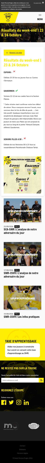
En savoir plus (37, 3)
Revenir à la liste (16, 52)
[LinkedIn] (26, 402)
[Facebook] (3, 402)
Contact (22, 446)
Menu (40, 19)
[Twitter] (11, 402)
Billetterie (22, 449)
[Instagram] (18, 402)
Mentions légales (22, 453)
